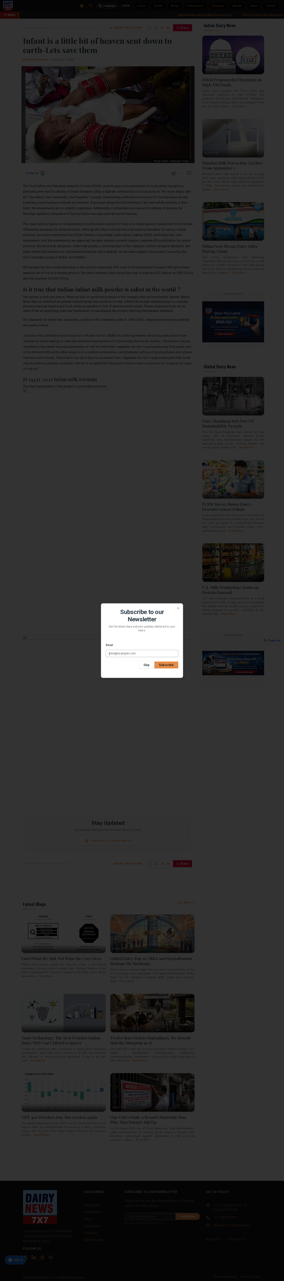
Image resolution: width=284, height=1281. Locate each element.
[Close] (178, 608)
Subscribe (166, 665)
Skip (147, 665)
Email (109, 644)
